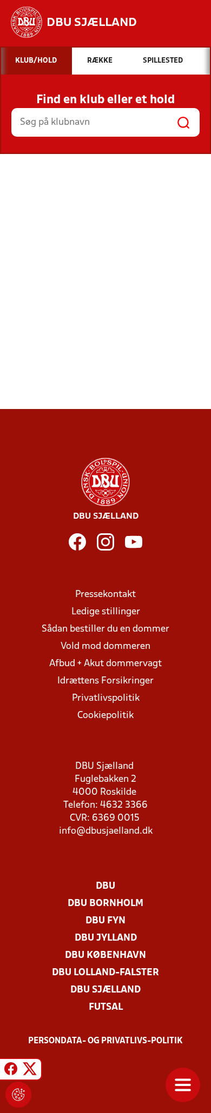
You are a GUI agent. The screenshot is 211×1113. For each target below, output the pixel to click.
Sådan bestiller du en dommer (105, 629)
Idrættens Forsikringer (105, 681)
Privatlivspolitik (106, 698)
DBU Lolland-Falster (105, 972)
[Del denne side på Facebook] (10, 1071)
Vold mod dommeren (105, 646)
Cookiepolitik (105, 715)
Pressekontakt (105, 594)
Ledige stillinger (105, 611)
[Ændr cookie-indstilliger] (18, 1095)
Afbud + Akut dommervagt (105, 663)
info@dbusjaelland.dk (106, 831)
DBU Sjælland (105, 990)
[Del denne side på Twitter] (30, 1071)
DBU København (105, 955)
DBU (105, 886)
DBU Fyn (105, 921)
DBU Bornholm (105, 903)
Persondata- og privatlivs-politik (105, 1041)
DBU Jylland (106, 938)
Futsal (106, 1007)
